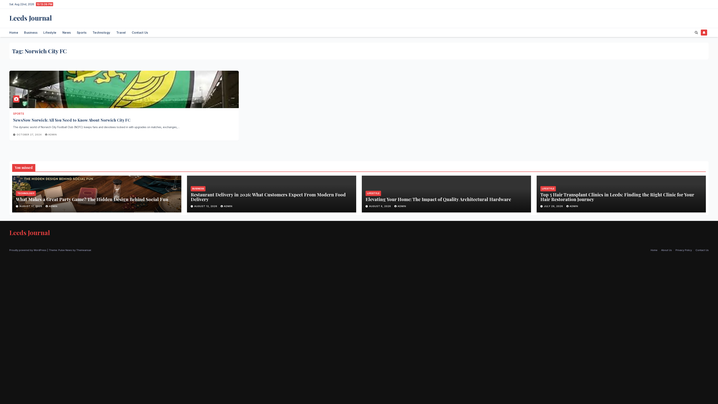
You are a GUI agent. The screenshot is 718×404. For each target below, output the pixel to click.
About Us (666, 250)
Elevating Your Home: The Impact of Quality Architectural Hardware (438, 199)
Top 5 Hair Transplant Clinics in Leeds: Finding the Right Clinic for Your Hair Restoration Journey (617, 197)
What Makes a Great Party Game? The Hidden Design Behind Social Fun (92, 199)
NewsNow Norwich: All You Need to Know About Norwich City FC (72, 120)
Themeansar (83, 250)
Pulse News (65, 250)
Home (13, 32)
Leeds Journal (30, 17)
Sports (82, 32)
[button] (696, 32)
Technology (101, 32)
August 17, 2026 (31, 206)
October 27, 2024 (29, 134)
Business (30, 32)
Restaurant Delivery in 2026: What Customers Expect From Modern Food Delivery (268, 197)
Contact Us (140, 32)
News (66, 32)
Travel (121, 32)
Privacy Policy (684, 250)
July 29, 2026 (554, 206)
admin (52, 134)
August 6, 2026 (380, 206)
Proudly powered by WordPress (28, 250)
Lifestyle (49, 32)
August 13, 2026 (206, 206)
